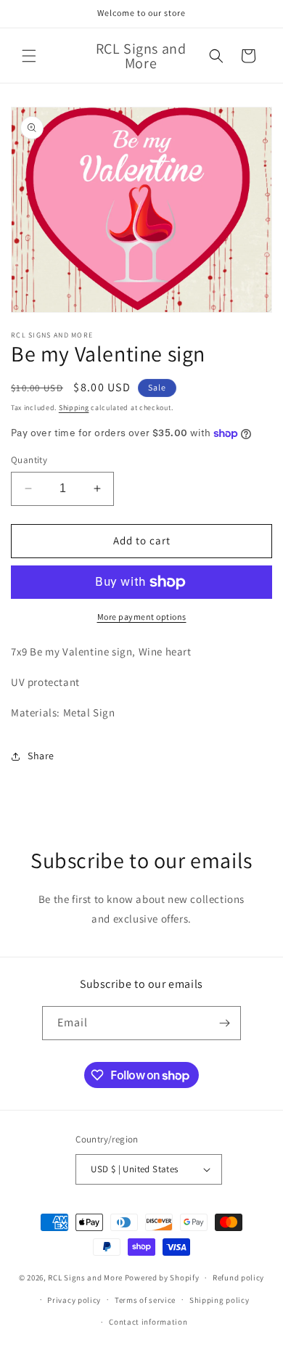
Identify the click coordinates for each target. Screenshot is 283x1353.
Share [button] (41, 755)
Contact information (148, 1322)
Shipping (74, 407)
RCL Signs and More (85, 1277)
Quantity (29, 460)
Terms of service (145, 1300)
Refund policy (238, 1277)
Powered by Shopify (162, 1277)
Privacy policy (74, 1300)
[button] (29, 56)
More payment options (141, 616)
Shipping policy (219, 1300)
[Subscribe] (224, 1023)
